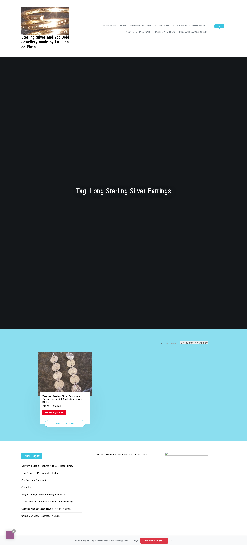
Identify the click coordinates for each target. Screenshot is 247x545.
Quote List (26, 487)
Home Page (109, 25)
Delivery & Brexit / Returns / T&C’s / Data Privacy (47, 466)
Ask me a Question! (54, 412)
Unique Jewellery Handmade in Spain (40, 516)
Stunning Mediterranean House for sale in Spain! (46, 508)
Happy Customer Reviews (135, 25)
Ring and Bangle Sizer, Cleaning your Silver (43, 494)
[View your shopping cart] (219, 32)
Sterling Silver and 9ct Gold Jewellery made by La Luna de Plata (45, 42)
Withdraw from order (154, 540)
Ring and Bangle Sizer (193, 32)
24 (171, 343)
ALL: (175, 343)
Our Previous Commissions (190, 25)
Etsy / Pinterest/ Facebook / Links (39, 473)
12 (167, 343)
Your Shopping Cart (138, 32)
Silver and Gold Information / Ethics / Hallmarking (47, 501)
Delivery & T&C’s (165, 32)
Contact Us (162, 25)
